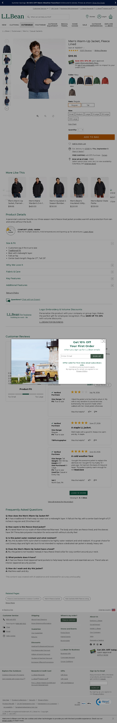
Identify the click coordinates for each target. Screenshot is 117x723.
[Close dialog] (103, 341)
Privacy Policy (81, 371)
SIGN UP (97, 356)
